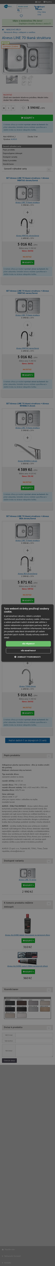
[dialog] (27, 633)
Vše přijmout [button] (28, 643)
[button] (27, 656)
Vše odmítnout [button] (28, 650)
